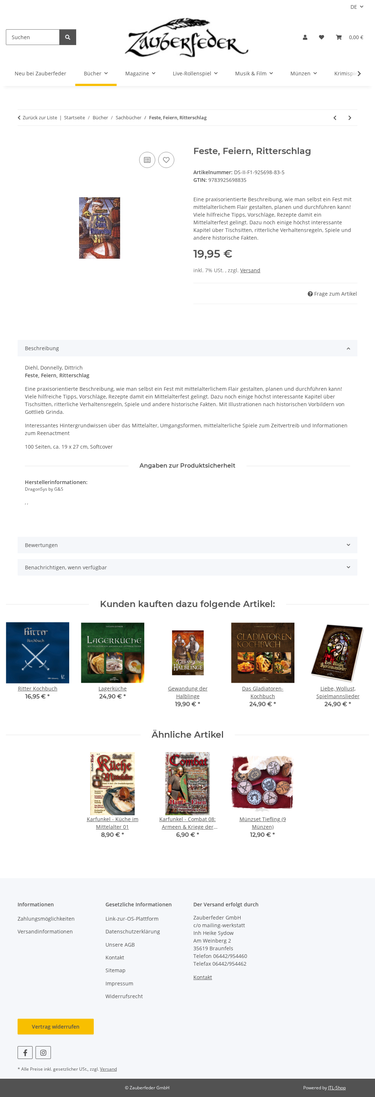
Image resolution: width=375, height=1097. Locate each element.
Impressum (119, 983)
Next (357, 669)
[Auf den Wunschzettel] (166, 160)
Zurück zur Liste (40, 117)
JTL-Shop (337, 1088)
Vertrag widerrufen (55, 1026)
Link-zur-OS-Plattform (132, 918)
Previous (18, 669)
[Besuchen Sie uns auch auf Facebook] (25, 1052)
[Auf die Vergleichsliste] (147, 160)
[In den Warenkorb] (23, 142)
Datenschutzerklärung (132, 931)
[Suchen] (67, 37)
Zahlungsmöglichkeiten (46, 918)
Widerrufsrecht (124, 996)
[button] (305, 37)
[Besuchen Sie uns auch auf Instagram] (43, 1052)
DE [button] (353, 6)
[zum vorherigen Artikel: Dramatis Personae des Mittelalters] (334, 118)
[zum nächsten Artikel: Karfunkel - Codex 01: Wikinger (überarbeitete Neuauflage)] (349, 118)
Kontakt (114, 957)
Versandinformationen (45, 931)
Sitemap (115, 970)
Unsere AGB (120, 944)
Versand (250, 270)
